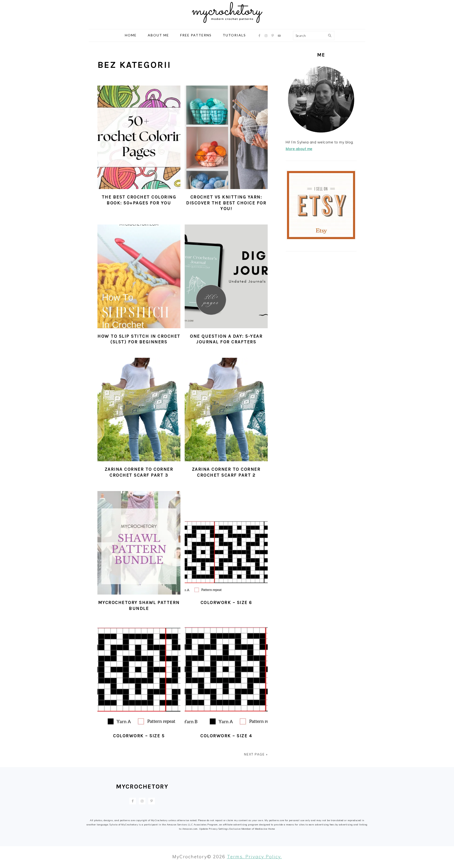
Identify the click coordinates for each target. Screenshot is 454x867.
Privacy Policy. (263, 856)
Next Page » (256, 754)
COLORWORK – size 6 (226, 602)
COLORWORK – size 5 (139, 735)
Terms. (236, 856)
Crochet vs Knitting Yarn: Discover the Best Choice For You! (226, 202)
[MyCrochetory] (227, 25)
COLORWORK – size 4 (226, 735)
